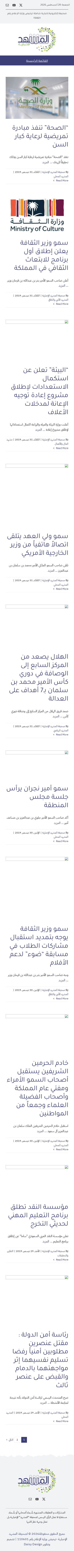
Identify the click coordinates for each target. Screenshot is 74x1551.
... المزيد (47, 162)
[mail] (7, 5)
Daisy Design (33, 1544)
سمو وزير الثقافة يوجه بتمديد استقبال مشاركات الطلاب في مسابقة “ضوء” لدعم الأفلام (38, 946)
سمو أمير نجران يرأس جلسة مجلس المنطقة (37, 798)
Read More (61, 180)
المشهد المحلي (61, 176)
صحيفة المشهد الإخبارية (53, 172)
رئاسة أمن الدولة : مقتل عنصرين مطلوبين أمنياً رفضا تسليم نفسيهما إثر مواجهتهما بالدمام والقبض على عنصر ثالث (40, 1361)
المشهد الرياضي (61, 730)
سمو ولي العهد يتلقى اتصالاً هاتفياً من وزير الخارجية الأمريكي (37, 545)
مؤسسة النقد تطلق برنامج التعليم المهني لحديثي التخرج (38, 1216)
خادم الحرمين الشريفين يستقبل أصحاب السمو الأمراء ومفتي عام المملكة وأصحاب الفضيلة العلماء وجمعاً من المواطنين (37, 1089)
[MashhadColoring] (37, 29)
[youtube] (14, 5)
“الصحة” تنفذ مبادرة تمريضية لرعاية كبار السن (40, 137)
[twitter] (20, 5)
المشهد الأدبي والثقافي (58, 300)
